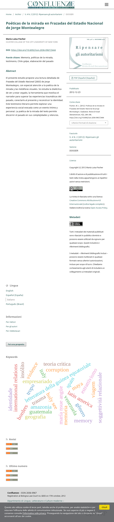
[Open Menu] (106, 4)
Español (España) (14, 295)
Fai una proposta (16, 344)
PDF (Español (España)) (84, 78)
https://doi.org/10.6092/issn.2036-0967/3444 (33, 50)
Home (8, 14)
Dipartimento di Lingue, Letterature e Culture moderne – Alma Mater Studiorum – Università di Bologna (35, 502)
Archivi (18, 14)
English (9, 290)
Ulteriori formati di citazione (84, 123)
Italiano (11, 299)
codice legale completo (93, 204)
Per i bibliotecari (13, 331)
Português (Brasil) (15, 304)
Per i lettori (11, 322)
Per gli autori (11, 326)
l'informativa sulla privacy (34, 513)
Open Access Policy (99, 207)
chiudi (104, 507)
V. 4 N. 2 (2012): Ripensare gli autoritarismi (43, 14)
